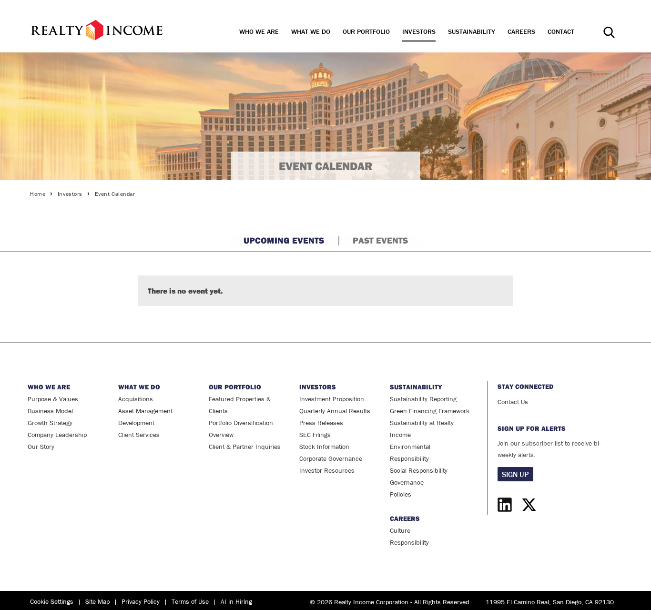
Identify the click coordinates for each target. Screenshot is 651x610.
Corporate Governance (330, 458)
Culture (400, 530)
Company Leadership (57, 434)
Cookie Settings (51, 601)
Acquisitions (135, 399)
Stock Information (324, 446)
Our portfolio (366, 31)
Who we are (259, 31)
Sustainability (471, 31)
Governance (407, 482)
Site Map (97, 601)
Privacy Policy (141, 601)
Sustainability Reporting (423, 399)
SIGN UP (515, 474)
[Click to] (96, 30)
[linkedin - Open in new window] (507, 505)
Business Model (50, 411)
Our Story (41, 446)
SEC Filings (315, 434)
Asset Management (145, 411)
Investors (419, 31)
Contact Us (513, 401)
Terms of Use (190, 601)
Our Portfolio (235, 387)
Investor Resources (327, 470)
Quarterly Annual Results (334, 411)
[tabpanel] (325, 286)
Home (37, 193)
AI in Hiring (236, 601)
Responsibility (409, 542)
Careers (521, 31)
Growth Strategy (50, 422)
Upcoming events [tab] (284, 240)
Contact (561, 31)
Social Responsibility (419, 470)
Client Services (139, 434)
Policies (400, 494)
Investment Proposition (331, 399)
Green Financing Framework (429, 411)
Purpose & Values (53, 399)
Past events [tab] (380, 240)
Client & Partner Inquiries (245, 446)
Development (136, 422)
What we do (310, 31)
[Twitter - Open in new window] (529, 504)
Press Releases (321, 422)
